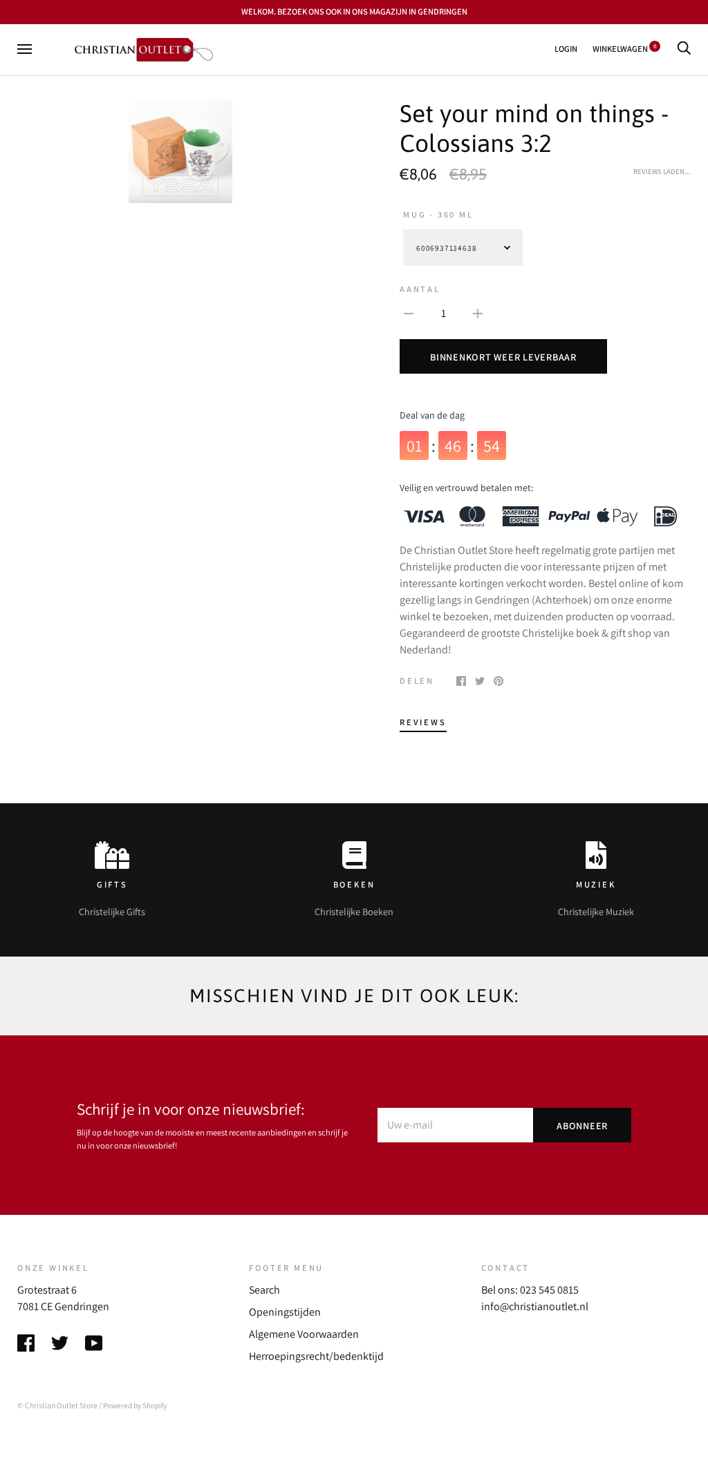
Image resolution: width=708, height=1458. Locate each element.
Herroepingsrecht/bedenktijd (316, 1356)
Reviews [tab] (423, 722)
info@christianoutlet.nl (534, 1306)
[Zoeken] (684, 49)
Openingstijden (285, 1312)
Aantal (420, 289)
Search (264, 1290)
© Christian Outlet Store (57, 1405)
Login (566, 49)
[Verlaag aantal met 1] (409, 313)
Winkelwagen (624, 49)
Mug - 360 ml (438, 214)
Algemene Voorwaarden (304, 1334)
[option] (180, 151)
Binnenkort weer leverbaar (503, 356)
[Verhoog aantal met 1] (478, 313)
